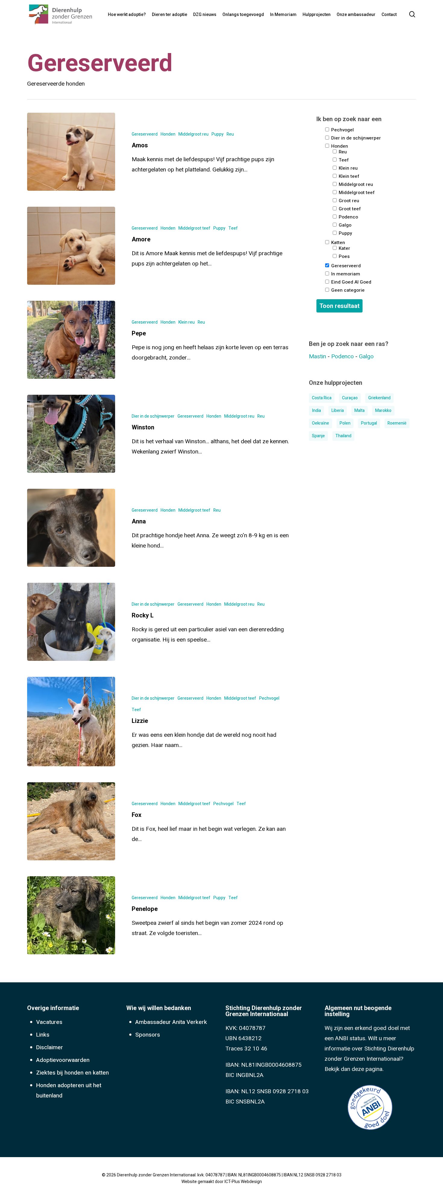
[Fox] (71, 821)
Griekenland (379, 398)
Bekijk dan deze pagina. (354, 1069)
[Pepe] (71, 340)
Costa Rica (321, 398)
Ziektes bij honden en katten (72, 1073)
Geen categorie (347, 290)
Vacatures (49, 1022)
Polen (345, 423)
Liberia (337, 410)
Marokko (383, 410)
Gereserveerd (145, 134)
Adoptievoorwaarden (63, 1060)
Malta (359, 410)
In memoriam (345, 273)
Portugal (369, 423)
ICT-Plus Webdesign (243, 1182)
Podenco (348, 216)
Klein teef (348, 176)
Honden (168, 134)
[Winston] (71, 434)
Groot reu (348, 200)
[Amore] (71, 246)
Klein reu (186, 322)
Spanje (318, 436)
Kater (344, 248)
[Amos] (71, 152)
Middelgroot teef (194, 228)
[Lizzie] (71, 721)
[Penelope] (71, 915)
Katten (337, 242)
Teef (233, 228)
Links (42, 1035)
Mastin (317, 356)
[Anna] (71, 528)
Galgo (344, 225)
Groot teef (349, 208)
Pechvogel (269, 698)
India (316, 410)
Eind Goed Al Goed (350, 281)
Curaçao (350, 398)
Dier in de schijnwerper (153, 416)
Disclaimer (49, 1047)
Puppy (218, 134)
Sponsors (147, 1035)
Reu (230, 134)
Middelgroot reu (193, 134)
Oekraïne (320, 423)
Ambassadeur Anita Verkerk (171, 1022)
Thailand (343, 436)
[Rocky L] (71, 622)
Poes (344, 256)
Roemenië (397, 423)
